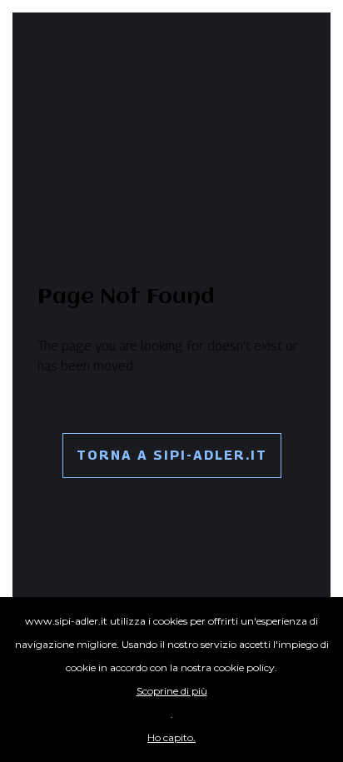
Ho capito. (171, 737)
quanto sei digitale (5, 608)
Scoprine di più (172, 691)
